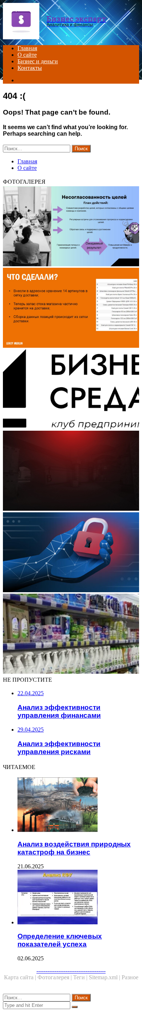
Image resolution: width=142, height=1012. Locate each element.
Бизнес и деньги (37, 61)
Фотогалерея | (55, 977)
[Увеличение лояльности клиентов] (71, 308)
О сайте (27, 55)
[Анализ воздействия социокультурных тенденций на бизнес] (71, 390)
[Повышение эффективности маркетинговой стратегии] (71, 227)
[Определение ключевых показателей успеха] (78, 898)
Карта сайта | (21, 977)
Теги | (81, 977)
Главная (27, 48)
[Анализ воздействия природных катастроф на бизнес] (78, 805)
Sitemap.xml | (105, 977)
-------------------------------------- (71, 971)
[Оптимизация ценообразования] (71, 471)
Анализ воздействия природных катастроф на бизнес (74, 848)
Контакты (29, 68)
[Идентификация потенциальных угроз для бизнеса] (71, 553)
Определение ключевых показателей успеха (59, 940)
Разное (130, 977)
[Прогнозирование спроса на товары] (71, 634)
